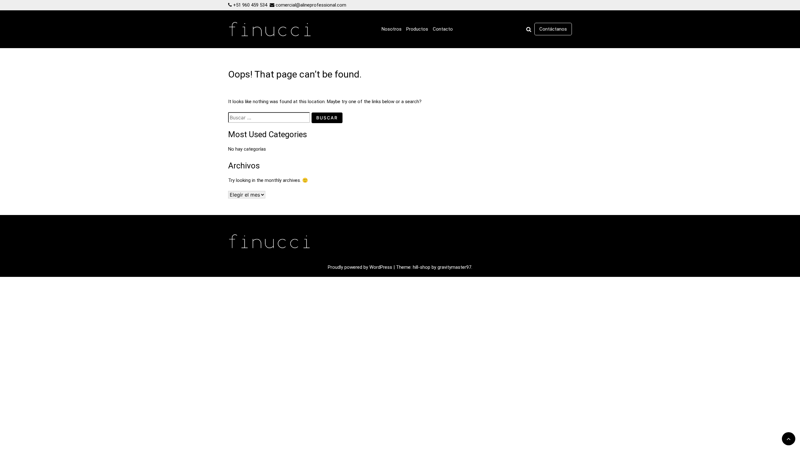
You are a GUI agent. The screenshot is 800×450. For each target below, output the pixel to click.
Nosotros (392, 29)
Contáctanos (553, 29)
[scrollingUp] (788, 438)
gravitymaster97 (454, 267)
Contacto (443, 29)
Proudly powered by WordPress (360, 267)
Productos (417, 29)
